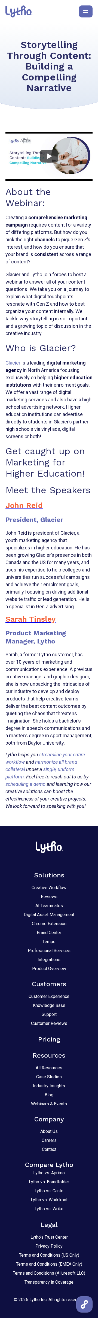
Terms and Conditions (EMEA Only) (49, 1264)
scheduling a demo (25, 784)
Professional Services (49, 950)
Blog (49, 1094)
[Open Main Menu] (86, 11)
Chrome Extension (49, 923)
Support (49, 1014)
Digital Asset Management (49, 914)
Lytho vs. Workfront (49, 1199)
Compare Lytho (49, 1165)
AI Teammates (49, 905)
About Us (49, 1131)
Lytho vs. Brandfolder (49, 1181)
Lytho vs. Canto (49, 1190)
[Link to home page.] (18, 11)
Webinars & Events (49, 1103)
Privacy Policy (49, 1246)
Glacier (12, 363)
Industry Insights (49, 1085)
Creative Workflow (49, 887)
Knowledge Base (49, 1005)
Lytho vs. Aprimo (49, 1172)
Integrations (49, 959)
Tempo (49, 941)
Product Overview (49, 968)
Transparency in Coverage (49, 1282)
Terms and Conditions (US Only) (49, 1255)
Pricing (49, 1039)
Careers (49, 1140)
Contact (49, 1149)
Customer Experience (49, 996)
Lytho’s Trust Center (49, 1237)
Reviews (49, 896)
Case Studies (49, 1076)
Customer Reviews (49, 1023)
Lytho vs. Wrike (49, 1208)
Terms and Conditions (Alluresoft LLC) (49, 1273)
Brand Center (49, 932)
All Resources (49, 1067)
